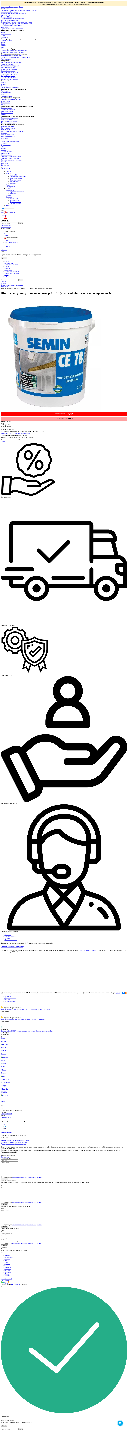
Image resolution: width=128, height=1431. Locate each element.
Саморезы (4, 86)
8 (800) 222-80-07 (6, 168)
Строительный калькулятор (12, 947)
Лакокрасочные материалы (9, 20)
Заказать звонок (6, 227)
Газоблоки (4, 143)
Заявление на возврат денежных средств (14, 1142)
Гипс (2, 146)
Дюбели (3, 84)
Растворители (5, 103)
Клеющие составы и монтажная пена (12, 18)
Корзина (7, 1275)
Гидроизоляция (5, 145)
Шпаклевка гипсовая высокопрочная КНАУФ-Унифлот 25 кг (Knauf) (23, 1019)
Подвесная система (7, 111)
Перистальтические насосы (9, 119)
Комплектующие (6, 40)
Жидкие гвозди (6, 92)
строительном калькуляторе (87, 950)
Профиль (4, 45)
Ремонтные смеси (6, 155)
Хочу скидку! (5, 1157)
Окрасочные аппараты (11, 273)
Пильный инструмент (8, 71)
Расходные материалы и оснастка (11, 25)
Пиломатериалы (6, 153)
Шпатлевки (4, 163)
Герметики (4, 91)
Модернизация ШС (16, 181)
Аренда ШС (13, 175)
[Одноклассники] (126, 993)
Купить (3, 441)
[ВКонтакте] (123, 993)
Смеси (6, 261)
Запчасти (7, 276)
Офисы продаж (14, 198)
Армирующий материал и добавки (12, 7)
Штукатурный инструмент (9, 79)
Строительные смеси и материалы (12, 29)
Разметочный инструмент (9, 74)
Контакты (9, 197)
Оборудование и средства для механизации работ (16, 23)
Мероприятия (10, 186)
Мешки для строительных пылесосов (13, 131)
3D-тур (8, 205)
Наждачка (4, 133)
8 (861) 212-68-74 (6, 1279)
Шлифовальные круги (8, 136)
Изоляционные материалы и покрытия (13, 13)
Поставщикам (15, 1284)
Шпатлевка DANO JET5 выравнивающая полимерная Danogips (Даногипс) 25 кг (27, 1031)
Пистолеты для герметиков (9, 72)
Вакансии (13, 193)
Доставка (13, 183)
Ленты (3, 32)
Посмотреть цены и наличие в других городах (15, 433)
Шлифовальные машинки (9, 121)
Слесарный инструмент (8, 77)
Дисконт (8, 171)
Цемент (3, 161)
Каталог (3, 258)
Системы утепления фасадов (10, 141)
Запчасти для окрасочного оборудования (14, 50)
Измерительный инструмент (10, 66)
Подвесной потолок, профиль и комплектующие (16, 22)
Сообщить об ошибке (11, 242)
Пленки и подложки (7, 135)
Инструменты (5, 15)
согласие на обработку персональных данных (27, 1177)
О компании (10, 190)
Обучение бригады (16, 178)
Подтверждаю (22, 1243)
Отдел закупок (14, 200)
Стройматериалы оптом (17, 192)
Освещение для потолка (8, 109)
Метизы (3, 82)
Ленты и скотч (5, 129)
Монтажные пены (6, 96)
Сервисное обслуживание (18, 176)
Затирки (3, 150)
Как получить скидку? (64, 414)
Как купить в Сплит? (64, 419)
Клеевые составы (6, 151)
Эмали (3, 104)
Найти (21, 223)
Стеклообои (4, 37)
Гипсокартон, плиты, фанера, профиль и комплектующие (19, 10)
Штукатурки (5, 165)
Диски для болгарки (7, 126)
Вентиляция (5, 8)
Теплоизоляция (5, 59)
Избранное (5, 247)
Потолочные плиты (7, 113)
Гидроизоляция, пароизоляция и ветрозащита (15, 57)
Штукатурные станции (8, 123)
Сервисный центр (15, 203)
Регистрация (11, 212)
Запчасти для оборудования (9, 12)
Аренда (6, 275)
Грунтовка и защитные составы (11, 99)
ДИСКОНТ (4, 27)
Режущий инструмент (8, 76)
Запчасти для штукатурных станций (12, 52)
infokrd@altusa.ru (6, 1117)
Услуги (8, 173)
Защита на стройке (7, 64)
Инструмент (8, 270)
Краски (6, 266)
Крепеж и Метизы (6, 17)
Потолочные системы (11, 265)
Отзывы (8, 195)
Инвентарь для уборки (8, 128)
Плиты (3, 44)
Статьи (8, 188)
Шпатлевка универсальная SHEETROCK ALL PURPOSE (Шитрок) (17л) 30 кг (26, 1009)
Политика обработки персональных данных (15, 1140)
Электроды (4, 138)
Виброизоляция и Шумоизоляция (11, 55)
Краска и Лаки (5, 101)
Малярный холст (6, 34)
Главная (7, 1255)
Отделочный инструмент (9, 69)
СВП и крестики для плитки (10, 87)
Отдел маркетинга (15, 202)
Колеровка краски (15, 180)
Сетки (3, 35)
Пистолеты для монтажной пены (11, 62)
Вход (2, 212)
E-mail (6, 240)
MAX (6, 235)
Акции (8, 185)
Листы (3, 42)
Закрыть (3, 1425)
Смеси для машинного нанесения (11, 160)
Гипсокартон (8, 263)
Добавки (3, 148)
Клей (2, 94)
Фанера (3, 47)
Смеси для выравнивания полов (11, 156)
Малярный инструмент (8, 67)
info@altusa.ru (5, 1280)
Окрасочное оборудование (9, 118)
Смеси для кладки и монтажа (10, 158)
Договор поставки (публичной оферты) (13, 1144)
